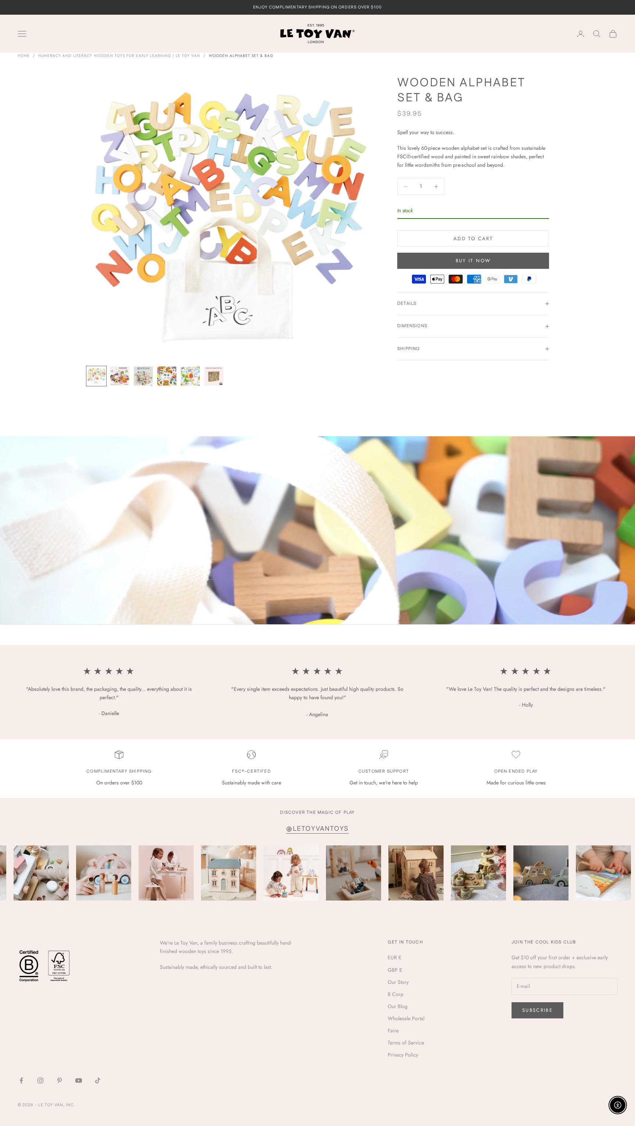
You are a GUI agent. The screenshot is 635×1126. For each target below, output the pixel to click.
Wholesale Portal (406, 1018)
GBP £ (395, 970)
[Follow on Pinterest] (59, 1080)
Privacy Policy (403, 1054)
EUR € (394, 957)
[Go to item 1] (96, 376)
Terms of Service (406, 1042)
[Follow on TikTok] (97, 1080)
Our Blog (398, 1006)
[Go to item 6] (214, 376)
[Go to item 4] (167, 376)
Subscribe (537, 1010)
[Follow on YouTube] (78, 1080)
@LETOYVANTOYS (317, 829)
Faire (393, 1030)
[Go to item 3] (143, 376)
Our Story (398, 982)
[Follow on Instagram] (40, 1080)
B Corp (395, 994)
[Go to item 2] (120, 376)
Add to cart (473, 238)
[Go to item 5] (190, 376)
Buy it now (473, 260)
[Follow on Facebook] (21, 1080)
